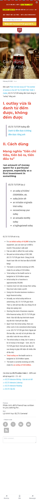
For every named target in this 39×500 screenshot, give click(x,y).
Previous (5, 403)
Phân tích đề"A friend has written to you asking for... (18, 406)
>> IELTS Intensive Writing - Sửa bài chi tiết (18, 379)
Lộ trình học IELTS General (15, 413)
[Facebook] (5, 424)
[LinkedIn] (20, 424)
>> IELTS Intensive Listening (12, 382)
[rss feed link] (6, 430)
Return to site (8, 420)
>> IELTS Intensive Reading (12, 385)
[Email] (28, 424)
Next (4, 411)
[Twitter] (13, 424)
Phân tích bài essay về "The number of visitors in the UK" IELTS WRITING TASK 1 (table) (19, 90)
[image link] (19, 30)
